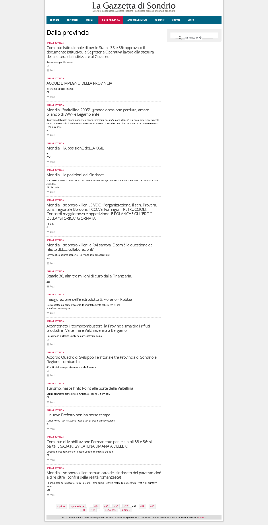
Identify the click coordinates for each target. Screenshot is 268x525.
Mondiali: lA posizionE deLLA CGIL (75, 148)
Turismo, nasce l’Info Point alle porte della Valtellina (89, 388)
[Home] (134, 11)
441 (83, 509)
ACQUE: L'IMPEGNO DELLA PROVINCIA (79, 83)
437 (126, 506)
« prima (61, 506)
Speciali (90, 20)
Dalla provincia (111, 20)
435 (106, 506)
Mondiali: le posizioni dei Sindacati (75, 174)
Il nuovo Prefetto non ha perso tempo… (79, 414)
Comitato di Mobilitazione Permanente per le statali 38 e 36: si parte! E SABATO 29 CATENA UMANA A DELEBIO (99, 444)
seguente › (110, 509)
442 (93, 509)
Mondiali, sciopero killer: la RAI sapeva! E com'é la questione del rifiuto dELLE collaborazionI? (99, 247)
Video (191, 20)
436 (116, 506)
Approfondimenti (137, 20)
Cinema (176, 20)
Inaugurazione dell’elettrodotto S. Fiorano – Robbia (89, 299)
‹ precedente (77, 506)
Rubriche (159, 20)
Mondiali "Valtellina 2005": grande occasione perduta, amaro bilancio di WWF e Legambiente (97, 112)
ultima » (126, 509)
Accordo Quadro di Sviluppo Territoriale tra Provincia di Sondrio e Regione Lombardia (101, 359)
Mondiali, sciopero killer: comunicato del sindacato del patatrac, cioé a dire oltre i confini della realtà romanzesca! (103, 475)
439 (142, 506)
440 (152, 506)
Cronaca (54, 20)
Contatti (202, 517)
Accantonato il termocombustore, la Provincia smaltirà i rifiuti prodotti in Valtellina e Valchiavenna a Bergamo (98, 328)
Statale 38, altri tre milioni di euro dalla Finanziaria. (89, 276)
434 (96, 506)
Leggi (52, 70)
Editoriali (72, 20)
